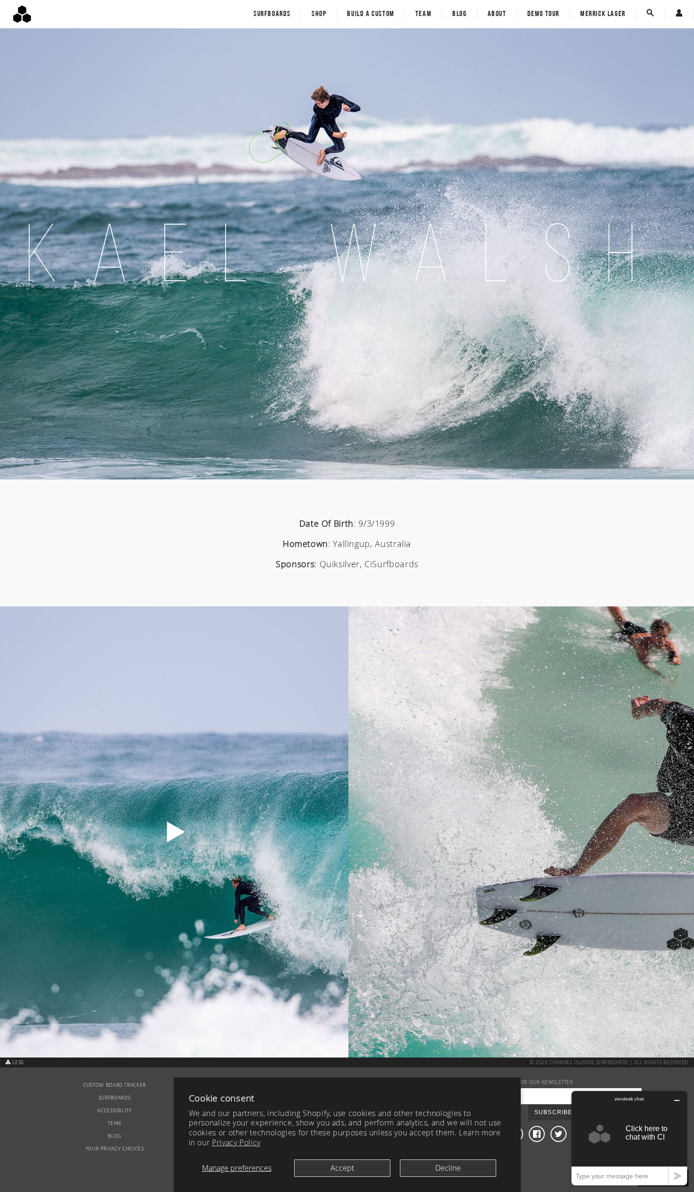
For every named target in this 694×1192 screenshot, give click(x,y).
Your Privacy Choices (114, 1149)
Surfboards (272, 14)
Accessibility (114, 1111)
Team (423, 14)
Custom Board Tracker (114, 1085)
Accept (342, 1168)
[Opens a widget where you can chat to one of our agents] (629, 1138)
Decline (448, 1168)
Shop (319, 14)
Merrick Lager (603, 14)
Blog (459, 14)
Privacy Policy (236, 1142)
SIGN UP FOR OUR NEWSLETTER (534, 1082)
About (497, 14)
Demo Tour (543, 14)
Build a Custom (370, 14)
